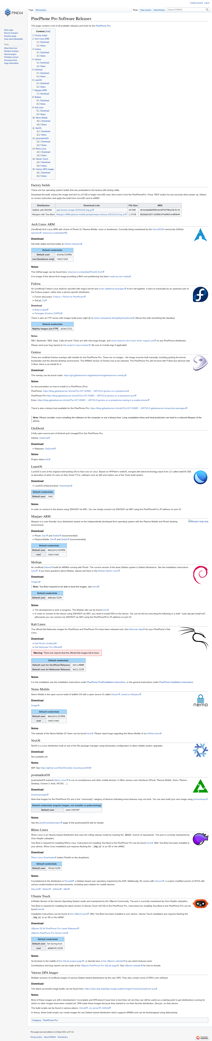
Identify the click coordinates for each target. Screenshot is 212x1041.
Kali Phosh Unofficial (45, 643)
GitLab (82, 1008)
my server (94, 1008)
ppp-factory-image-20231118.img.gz (74, 210)
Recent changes (11, 33)
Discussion (41, 10)
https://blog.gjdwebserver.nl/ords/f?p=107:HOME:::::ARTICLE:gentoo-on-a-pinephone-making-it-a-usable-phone (92, 400)
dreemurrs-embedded (53, 233)
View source (145, 10)
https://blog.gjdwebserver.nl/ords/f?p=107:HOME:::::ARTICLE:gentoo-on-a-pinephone (85, 391)
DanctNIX (157, 229)
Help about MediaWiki (13, 39)
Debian (47, 567)
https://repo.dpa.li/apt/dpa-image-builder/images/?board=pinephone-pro (120, 989)
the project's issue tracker (75, 345)
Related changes (11, 51)
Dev (44, 535)
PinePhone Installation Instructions (176, 682)
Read (135, 10)
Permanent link (10, 60)
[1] (43, 300)
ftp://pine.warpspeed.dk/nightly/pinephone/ (112, 318)
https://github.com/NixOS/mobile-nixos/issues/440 (65, 768)
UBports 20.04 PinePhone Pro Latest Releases (54, 928)
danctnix (35, 233)
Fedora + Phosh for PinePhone (68, 296)
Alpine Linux (60, 780)
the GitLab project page (70, 961)
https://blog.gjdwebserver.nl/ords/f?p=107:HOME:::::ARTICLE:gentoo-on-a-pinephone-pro (90, 395)
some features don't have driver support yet (132, 340)
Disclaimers (63, 1037)
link (46, 459)
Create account (196, 3)
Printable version (11, 57)
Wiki (66, 889)
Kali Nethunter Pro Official (47, 647)
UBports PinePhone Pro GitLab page (99, 965)
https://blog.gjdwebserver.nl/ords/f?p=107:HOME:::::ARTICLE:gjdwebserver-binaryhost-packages (137, 408)
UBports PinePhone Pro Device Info (48, 933)
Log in (207, 3)
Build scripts (40, 310)
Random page (10, 36)
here (33, 571)
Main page (8, 30)
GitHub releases (72, 244)
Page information (11, 63)
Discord (35, 889)
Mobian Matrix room (108, 571)
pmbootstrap (199, 799)
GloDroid (43, 438)
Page (31, 10)
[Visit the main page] (13, 12)
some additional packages (111, 288)
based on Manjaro (130, 694)
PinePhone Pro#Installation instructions (106, 682)
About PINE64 (50, 1037)
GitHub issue (153, 733)
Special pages (10, 54)
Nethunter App (136, 629)
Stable (56, 535)
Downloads (64, 485)
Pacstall (68, 881)
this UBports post (78, 914)
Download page (39, 794)
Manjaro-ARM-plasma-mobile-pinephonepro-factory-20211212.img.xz (90, 214)
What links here (10, 48)
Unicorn (158, 881)
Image (34, 705)
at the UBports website (112, 961)
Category (36, 1020)
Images (34, 582)
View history (159, 10)
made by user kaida (119, 276)
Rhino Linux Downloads (42, 857)
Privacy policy (36, 1037)
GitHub (56, 889)
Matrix (46, 889)
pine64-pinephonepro (50, 822)
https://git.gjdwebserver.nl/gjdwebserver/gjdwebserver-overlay (94, 375)
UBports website (133, 965)
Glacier (114, 694)
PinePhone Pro (103, 25)
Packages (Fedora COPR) (47, 313)
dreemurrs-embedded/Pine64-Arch (85, 272)
